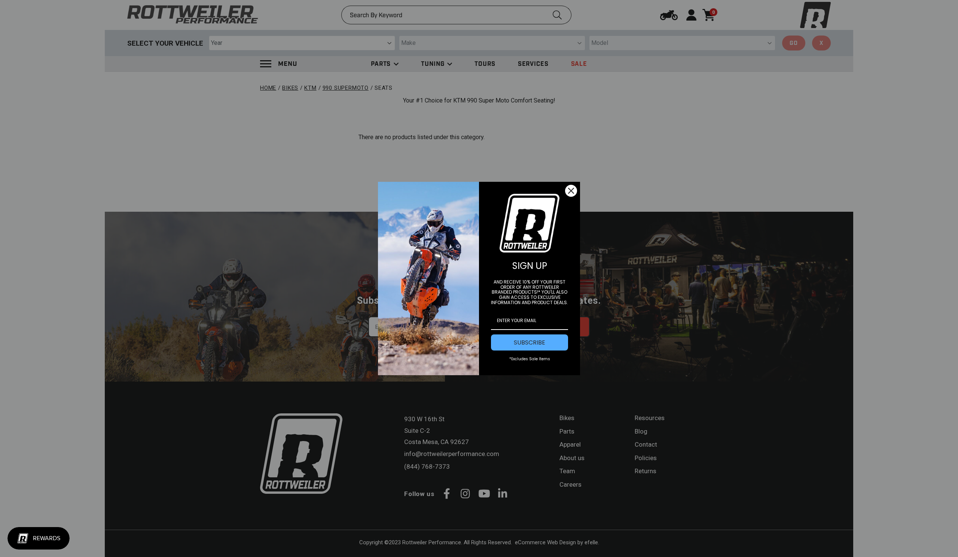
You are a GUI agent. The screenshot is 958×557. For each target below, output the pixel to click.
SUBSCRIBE (529, 342)
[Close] (571, 191)
